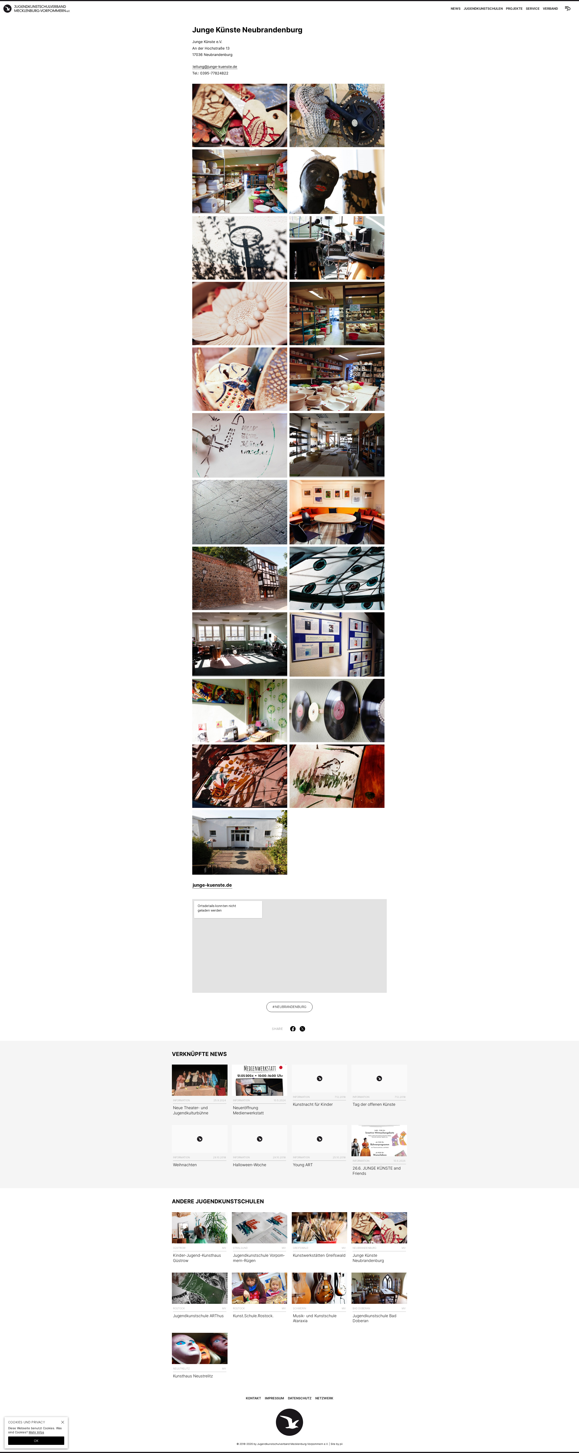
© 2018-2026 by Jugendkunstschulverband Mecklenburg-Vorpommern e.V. (282, 1444)
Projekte (514, 8)
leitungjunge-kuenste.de (215, 66)
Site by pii (337, 1444)
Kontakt (253, 1398)
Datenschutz (299, 1398)
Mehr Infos (36, 1432)
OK (36, 1441)
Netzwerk (324, 1398)
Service (533, 8)
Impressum (274, 1398)
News (455, 8)
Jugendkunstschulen (483, 8)
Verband (550, 8)
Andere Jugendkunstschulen (218, 1201)
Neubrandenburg (290, 1007)
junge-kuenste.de (212, 885)
